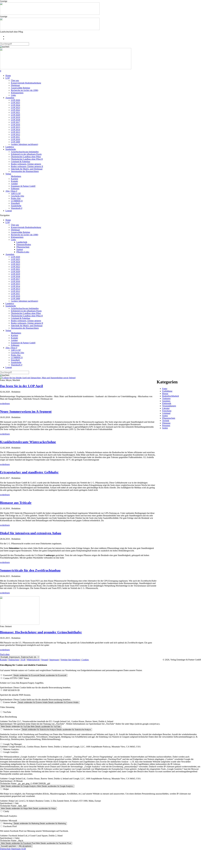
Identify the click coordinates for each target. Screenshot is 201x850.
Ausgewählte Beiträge (20, 88)
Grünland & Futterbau (20, 161)
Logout (8, 210)
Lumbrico (9, 147)
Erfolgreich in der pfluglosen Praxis (26, 154)
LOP (7, 78)
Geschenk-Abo (17, 196)
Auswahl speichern (8, 846)
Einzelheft (15, 203)
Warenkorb (16, 208)
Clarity (6, 811)
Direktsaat (15, 85)
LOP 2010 (15, 139)
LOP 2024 (15, 105)
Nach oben (4, 654)
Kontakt (14, 181)
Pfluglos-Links (22, 252)
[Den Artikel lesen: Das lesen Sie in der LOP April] (37, 378)
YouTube (7, 712)
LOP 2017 (15, 122)
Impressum (54, 660)
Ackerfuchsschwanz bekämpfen (25, 152)
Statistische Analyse (11, 729)
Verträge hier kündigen (70, 660)
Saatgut (19, 249)
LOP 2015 (15, 127)
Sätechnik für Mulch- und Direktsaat (26, 169)
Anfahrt (14, 183)
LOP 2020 (15, 115)
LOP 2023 (15, 107)
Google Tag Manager (12, 744)
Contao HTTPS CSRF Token (16, 678)
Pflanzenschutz (22, 247)
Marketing (7, 823)
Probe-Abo (16, 198)
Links (13, 95)
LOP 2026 (15, 100)
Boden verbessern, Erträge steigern (26, 164)
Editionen (15, 188)
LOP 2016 (15, 125)
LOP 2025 (15, 102)
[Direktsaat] (50, 14)
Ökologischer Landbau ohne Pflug (26, 156)
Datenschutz (13, 660)
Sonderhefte (10, 149)
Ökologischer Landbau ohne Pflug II (27, 159)
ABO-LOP (16, 193)
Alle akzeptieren (25, 846)
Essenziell (7, 675)
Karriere (14, 179)
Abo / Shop (11, 191)
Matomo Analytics (11, 749)
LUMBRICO (17, 201)
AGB (23, 660)
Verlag (8, 174)
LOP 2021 (15, 112)
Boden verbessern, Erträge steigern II (27, 166)
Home (8, 75)
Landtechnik (21, 242)
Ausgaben (9, 97)
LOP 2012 (15, 134)
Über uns (15, 80)
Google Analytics (10, 752)
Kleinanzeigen (17, 93)
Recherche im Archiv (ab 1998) (24, 90)
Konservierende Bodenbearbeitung (26, 83)
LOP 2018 (15, 120)
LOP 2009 (15, 142)
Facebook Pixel (10, 826)
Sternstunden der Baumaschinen (25, 171)
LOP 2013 (15, 132)
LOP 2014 (15, 129)
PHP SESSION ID (11, 690)
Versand (44, 660)
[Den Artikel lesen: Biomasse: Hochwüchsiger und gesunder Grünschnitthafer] (19, 624)
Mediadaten (16, 176)
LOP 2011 (15, 137)
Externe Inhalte (9, 702)
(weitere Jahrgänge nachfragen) (24, 144)
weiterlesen (5, 403)
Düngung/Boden (23, 244)
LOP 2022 (15, 110)
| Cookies (85, 660)
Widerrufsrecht (33, 660)
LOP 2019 (15, 117)
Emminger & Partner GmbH (23, 186)
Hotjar (6, 789)
